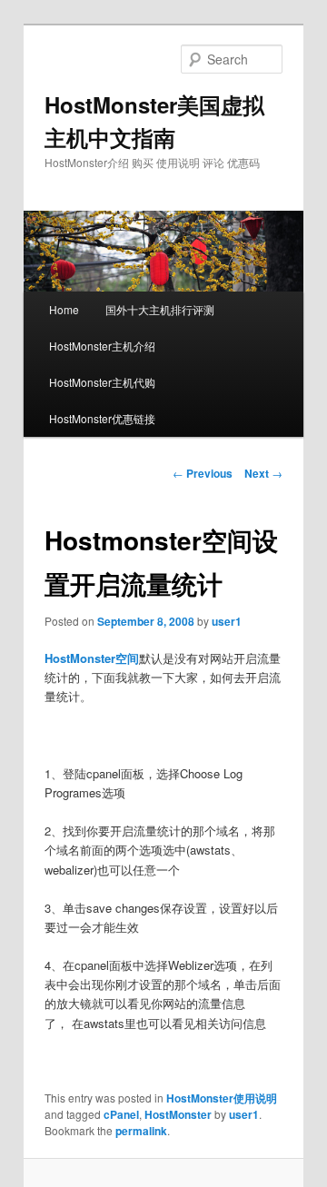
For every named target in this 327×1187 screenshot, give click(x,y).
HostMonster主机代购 (102, 382)
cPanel (121, 1114)
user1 (227, 621)
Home (64, 309)
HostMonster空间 (92, 658)
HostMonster (178, 1114)
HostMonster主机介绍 (102, 345)
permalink (141, 1131)
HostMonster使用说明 (221, 1098)
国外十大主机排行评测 (159, 309)
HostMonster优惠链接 (102, 418)
